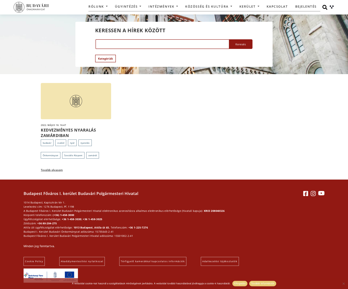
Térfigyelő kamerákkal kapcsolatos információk (153, 261)
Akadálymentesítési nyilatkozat (82, 261)
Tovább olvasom (52, 170)
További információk (262, 283)
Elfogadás (240, 283)
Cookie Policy (34, 261)
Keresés (240, 44)
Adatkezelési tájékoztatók (219, 261)
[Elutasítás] (343, 283)
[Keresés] (325, 7)
